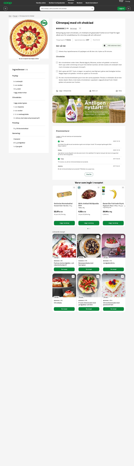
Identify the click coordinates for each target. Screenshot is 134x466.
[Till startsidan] (8, 3)
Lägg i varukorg (64, 223)
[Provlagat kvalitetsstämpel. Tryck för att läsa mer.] (44, 23)
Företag (127, 1)
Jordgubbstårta (109, 263)
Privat (121, 1)
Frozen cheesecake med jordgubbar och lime (87, 304)
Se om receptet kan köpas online (29, 58)
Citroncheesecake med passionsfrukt (111, 304)
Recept (15, 16)
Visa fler (89, 174)
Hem (10, 16)
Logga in (121, 8)
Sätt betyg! (73, 28)
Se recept (64, 269)
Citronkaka (58, 303)
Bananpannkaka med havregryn (85, 264)
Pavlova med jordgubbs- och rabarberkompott (64, 264)
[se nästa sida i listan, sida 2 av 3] (125, 206)
